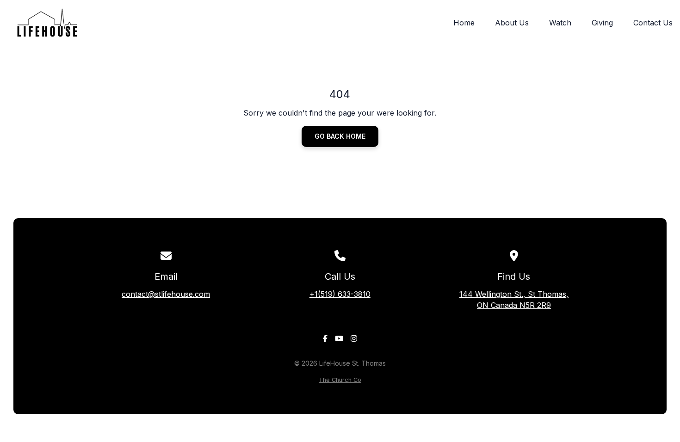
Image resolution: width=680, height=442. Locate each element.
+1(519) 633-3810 (340, 294)
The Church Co (340, 379)
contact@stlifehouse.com (166, 294)
